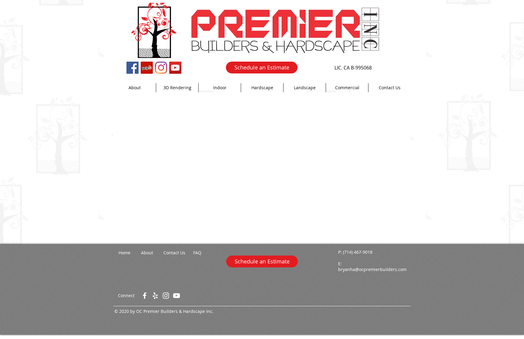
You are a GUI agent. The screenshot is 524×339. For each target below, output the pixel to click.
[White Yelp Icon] (155, 295)
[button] (220, 87)
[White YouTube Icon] (176, 295)
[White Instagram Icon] (166, 295)
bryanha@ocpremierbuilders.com (372, 269)
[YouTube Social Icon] (175, 68)
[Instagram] (161, 68)
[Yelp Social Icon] (147, 68)
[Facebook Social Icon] (132, 68)
